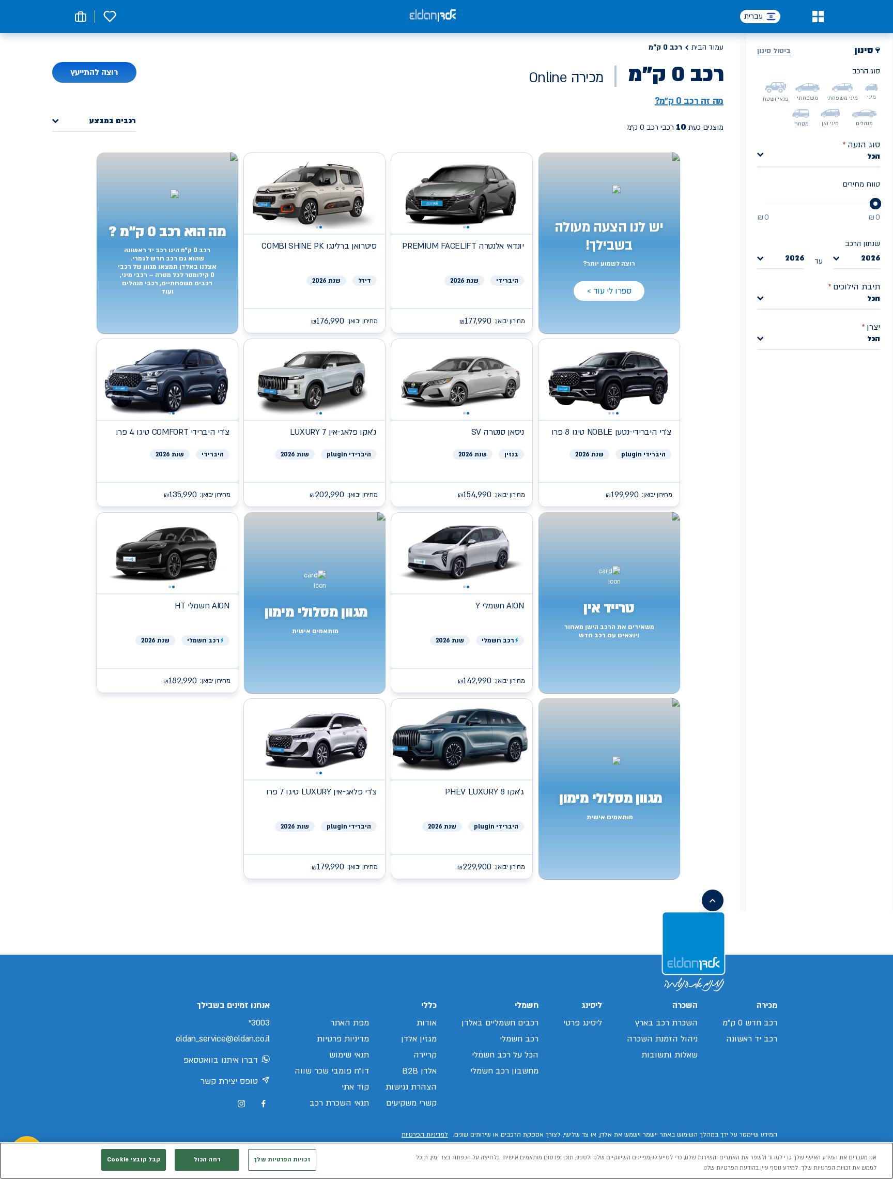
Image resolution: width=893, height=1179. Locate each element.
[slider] (875, 203)
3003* (259, 1023)
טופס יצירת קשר (229, 1081)
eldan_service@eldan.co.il (223, 1039)
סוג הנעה (861, 144)
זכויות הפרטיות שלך (282, 1159)
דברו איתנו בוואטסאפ (220, 1060)
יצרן (870, 327)
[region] (446, 1160)
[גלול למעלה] (712, 900)
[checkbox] (871, 87)
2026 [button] (870, 258)
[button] (818, 16)
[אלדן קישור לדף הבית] (432, 16)
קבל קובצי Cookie (133, 1159)
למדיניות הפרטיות (425, 1134)
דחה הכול (207, 1159)
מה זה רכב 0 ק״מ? (689, 101)
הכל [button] (873, 156)
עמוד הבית (707, 47)
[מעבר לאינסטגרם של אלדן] (241, 1103)
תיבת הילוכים (854, 287)
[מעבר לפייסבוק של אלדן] (263, 1104)
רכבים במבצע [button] (112, 121)
